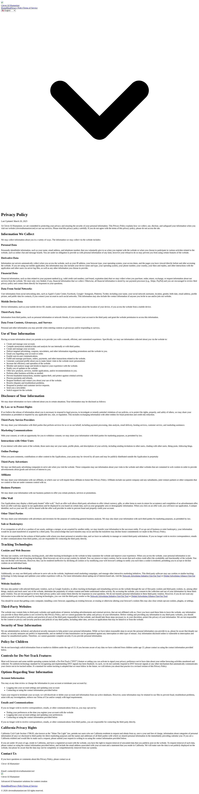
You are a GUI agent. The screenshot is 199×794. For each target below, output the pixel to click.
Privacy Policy (17, 8)
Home (3, 8)
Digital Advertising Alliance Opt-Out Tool (149, 596)
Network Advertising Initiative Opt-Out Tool (142, 576)
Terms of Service (30, 8)
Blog (8, 8)
